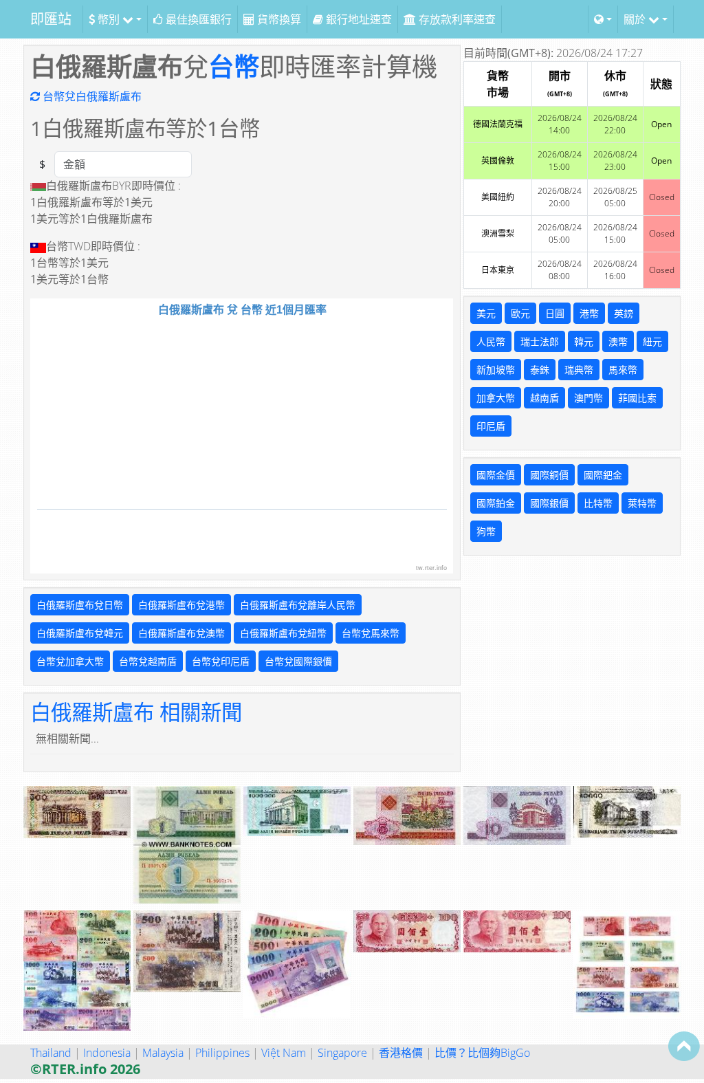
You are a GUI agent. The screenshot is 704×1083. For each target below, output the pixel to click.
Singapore (342, 1052)
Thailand (51, 1052)
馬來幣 (622, 369)
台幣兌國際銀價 (298, 661)
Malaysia (163, 1052)
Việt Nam (283, 1052)
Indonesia (107, 1052)
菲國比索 (637, 397)
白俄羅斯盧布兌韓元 (79, 632)
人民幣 (490, 341)
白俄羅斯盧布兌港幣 (181, 604)
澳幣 (618, 341)
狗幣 (486, 531)
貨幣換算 (277, 19)
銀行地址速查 (357, 19)
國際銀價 (549, 503)
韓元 (583, 341)
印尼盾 (490, 426)
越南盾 (544, 397)
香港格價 (401, 1052)
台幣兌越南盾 (148, 661)
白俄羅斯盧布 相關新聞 (136, 711)
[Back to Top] (684, 1045)
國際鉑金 (495, 503)
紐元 (652, 341)
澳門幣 (588, 397)
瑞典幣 (578, 369)
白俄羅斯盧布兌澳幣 (181, 632)
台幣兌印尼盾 (221, 661)
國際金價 (495, 474)
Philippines (222, 1052)
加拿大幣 (495, 397)
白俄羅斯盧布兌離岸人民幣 (297, 604)
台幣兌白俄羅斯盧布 (91, 96)
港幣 (589, 313)
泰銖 (539, 369)
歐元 (520, 313)
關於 (636, 19)
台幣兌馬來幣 (370, 632)
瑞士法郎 (539, 341)
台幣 (233, 66)
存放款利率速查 (456, 19)
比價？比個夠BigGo (482, 1052)
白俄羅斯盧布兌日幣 (79, 604)
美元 (486, 313)
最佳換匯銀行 (197, 19)
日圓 (554, 313)
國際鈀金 (603, 474)
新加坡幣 (495, 369)
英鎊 (623, 313)
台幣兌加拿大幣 (70, 661)
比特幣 (598, 503)
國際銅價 (549, 474)
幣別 (108, 19)
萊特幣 (642, 503)
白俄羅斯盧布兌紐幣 (283, 632)
